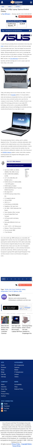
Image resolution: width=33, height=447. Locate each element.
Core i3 (11, 291)
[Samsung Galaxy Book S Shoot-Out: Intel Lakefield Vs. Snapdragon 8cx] (26, 320)
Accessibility (18, 384)
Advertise (3, 386)
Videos (16, 376)
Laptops (18, 6)
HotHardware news (24, 308)
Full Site (3, 374)
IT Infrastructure (18, 372)
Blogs (2, 372)
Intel (10, 289)
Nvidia (6, 289)
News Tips (4, 389)
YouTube (6, 408)
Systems (16, 367)
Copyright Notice (26, 444)
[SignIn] (3, 2)
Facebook (7, 406)
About (2, 384)
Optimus (15, 291)
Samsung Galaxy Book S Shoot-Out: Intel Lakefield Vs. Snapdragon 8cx (27, 329)
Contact (3, 391)
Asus (13, 289)
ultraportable (4, 291)
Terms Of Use (16, 446)
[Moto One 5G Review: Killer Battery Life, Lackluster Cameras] (5, 320)
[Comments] (16, 16)
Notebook (18, 289)
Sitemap (3, 376)
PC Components (19, 365)
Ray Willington (14, 295)
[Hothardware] (16, 2)
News (2, 369)
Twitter (6, 403)
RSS (5, 410)
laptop (23, 289)
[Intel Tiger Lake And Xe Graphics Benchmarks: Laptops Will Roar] (15, 320)
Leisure (16, 374)
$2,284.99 (22, 23)
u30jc (20, 291)
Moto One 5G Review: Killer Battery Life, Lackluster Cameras (5, 329)
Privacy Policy (5, 393)
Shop (15, 386)
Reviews (3, 367)
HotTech (3, 396)
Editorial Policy (18, 389)
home (3, 6)
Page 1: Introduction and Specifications (12, 30)
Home (2, 365)
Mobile (9, 6)
